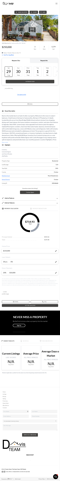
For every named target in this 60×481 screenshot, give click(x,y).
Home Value (6, 403)
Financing (5, 401)
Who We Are (6, 405)
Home (4, 392)
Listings (4, 394)
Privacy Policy (42, 479)
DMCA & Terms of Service (53, 479)
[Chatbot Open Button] (55, 476)
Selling (4, 398)
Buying (4, 396)
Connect (5, 407)
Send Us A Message (30, 434)
